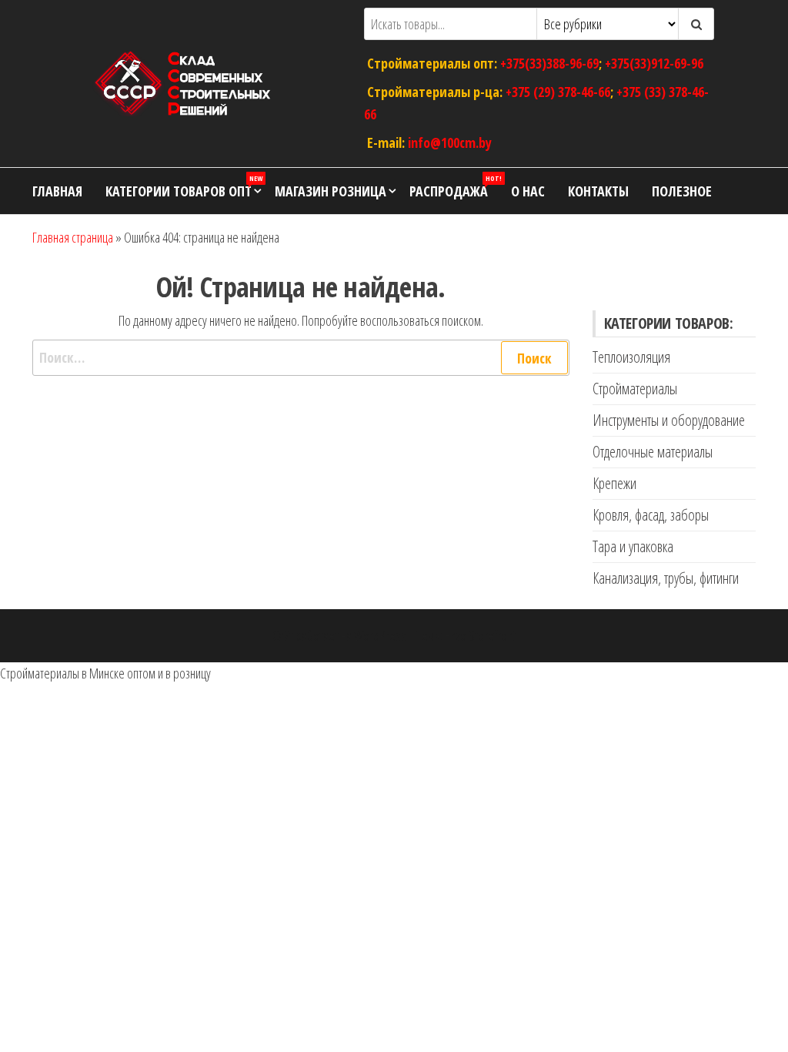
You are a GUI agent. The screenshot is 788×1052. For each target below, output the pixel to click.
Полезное (682, 191)
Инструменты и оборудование (669, 420)
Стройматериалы (635, 388)
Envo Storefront (480, 635)
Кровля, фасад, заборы (651, 514)
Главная (57, 191)
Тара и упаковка (633, 546)
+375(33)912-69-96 (654, 63)
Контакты (598, 191)
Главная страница (72, 237)
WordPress (380, 635)
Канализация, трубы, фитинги (666, 578)
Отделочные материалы (653, 451)
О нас (528, 191)
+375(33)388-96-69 (549, 63)
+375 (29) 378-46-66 (558, 91)
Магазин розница (330, 191)
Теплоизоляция (631, 357)
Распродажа (454, 186)
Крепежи (614, 483)
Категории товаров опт (183, 186)
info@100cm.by (450, 141)
